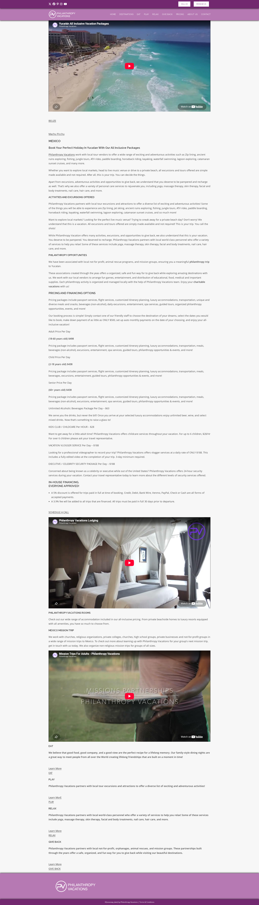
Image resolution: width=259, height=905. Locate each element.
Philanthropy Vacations (62, 154)
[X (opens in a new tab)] (50, 4)
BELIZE (52, 120)
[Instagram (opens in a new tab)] (61, 4)
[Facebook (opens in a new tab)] (54, 4)
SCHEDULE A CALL (59, 512)
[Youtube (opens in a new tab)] (65, 4)
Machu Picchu (56, 134)
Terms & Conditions (146, 902)
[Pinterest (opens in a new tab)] (57, 4)
